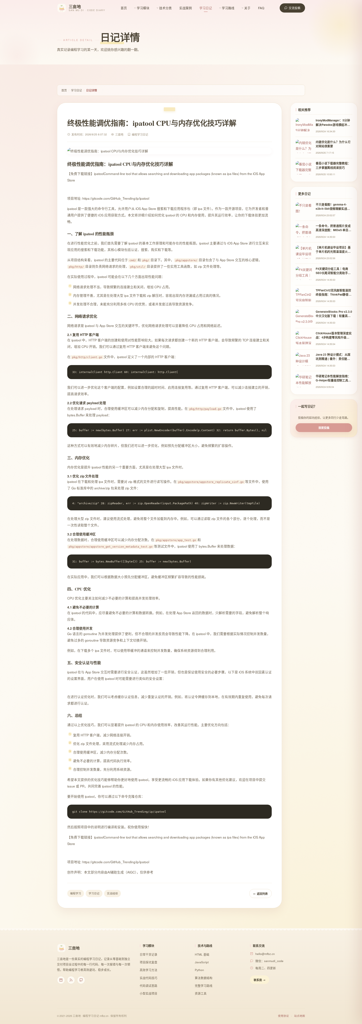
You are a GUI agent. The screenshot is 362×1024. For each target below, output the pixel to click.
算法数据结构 (203, 978)
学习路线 (228, 8)
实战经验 (112, 893)
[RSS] (71, 980)
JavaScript (202, 962)
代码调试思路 (148, 986)
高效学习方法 (148, 970)
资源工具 (201, 993)
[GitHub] (81, 980)
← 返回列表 (260, 893)
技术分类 (165, 8)
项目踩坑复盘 (148, 962)
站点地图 (299, 1016)
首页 (124, 8)
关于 (247, 8)
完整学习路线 (203, 986)
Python (199, 970)
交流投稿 (294, 8)
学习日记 (205, 8)
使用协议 (283, 1016)
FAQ (261, 8)
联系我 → (259, 980)
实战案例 (185, 8)
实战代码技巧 (148, 978)
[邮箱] (61, 980)
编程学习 (75, 893)
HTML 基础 (202, 954)
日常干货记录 (148, 954)
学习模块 (143, 8)
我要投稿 (323, 428)
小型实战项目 (148, 993)
